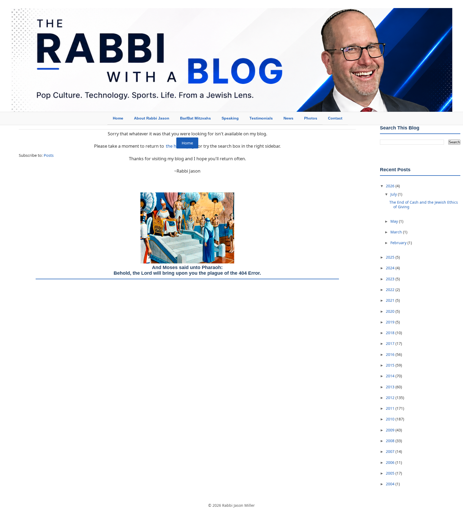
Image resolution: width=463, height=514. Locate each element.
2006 (390, 462)
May (394, 221)
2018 (390, 332)
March (396, 231)
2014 (390, 375)
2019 (390, 322)
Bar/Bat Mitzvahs (195, 118)
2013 (390, 386)
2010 (390, 419)
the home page (181, 146)
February (399, 242)
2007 (390, 451)
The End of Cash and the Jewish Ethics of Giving (423, 204)
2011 (390, 408)
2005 (390, 473)
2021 (390, 300)
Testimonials (261, 118)
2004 (390, 483)
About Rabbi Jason (151, 118)
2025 (390, 257)
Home (118, 118)
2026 (390, 185)
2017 (390, 343)
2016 (390, 354)
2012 (390, 397)
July (394, 194)
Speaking (230, 118)
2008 (390, 440)
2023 (390, 278)
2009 (390, 430)
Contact (335, 118)
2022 (390, 289)
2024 (390, 267)
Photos (310, 118)
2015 (390, 365)
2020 (390, 311)
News (288, 118)
